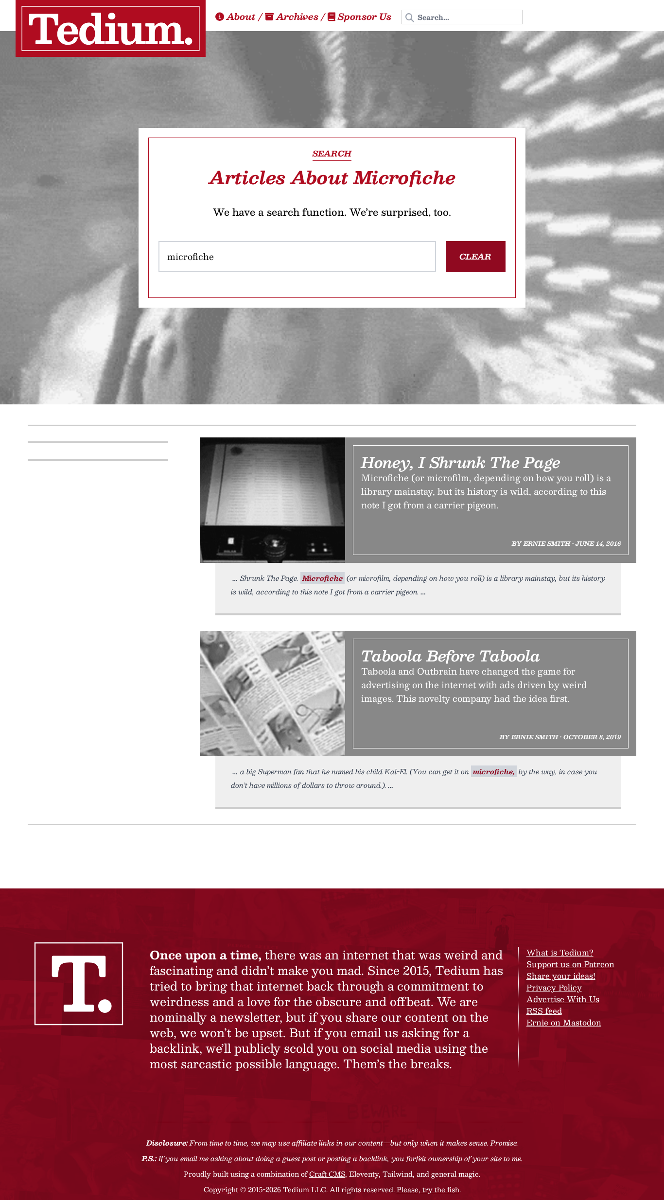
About (241, 16)
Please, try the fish (428, 1189)
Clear (475, 256)
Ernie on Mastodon (563, 1022)
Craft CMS (327, 1174)
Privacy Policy (554, 987)
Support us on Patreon (570, 964)
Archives (297, 16)
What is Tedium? (560, 952)
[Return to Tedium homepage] (111, 28)
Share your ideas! (560, 975)
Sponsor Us (364, 16)
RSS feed (544, 1010)
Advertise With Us (562, 999)
